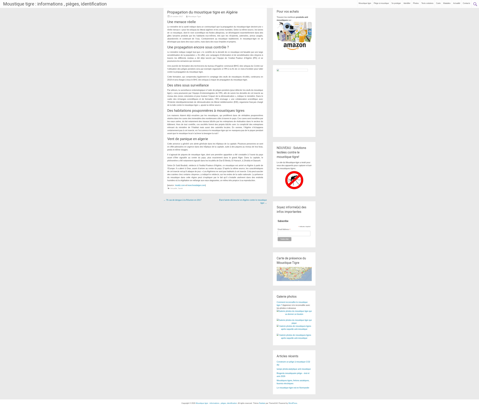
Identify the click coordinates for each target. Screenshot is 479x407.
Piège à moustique (381, 3)
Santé (180, 188)
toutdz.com (180, 185)
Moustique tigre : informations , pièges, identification (55, 4)
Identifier (407, 3)
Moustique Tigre (194, 16)
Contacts (466, 3)
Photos (416, 3)
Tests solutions (427, 3)
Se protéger (396, 3)
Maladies (447, 3)
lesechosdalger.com (196, 185)
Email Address (284, 229)
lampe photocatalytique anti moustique (294, 369)
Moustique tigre (365, 3)
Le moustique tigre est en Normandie (293, 388)
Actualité (456, 3)
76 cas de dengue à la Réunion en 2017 (182, 200)
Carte (438, 3)
